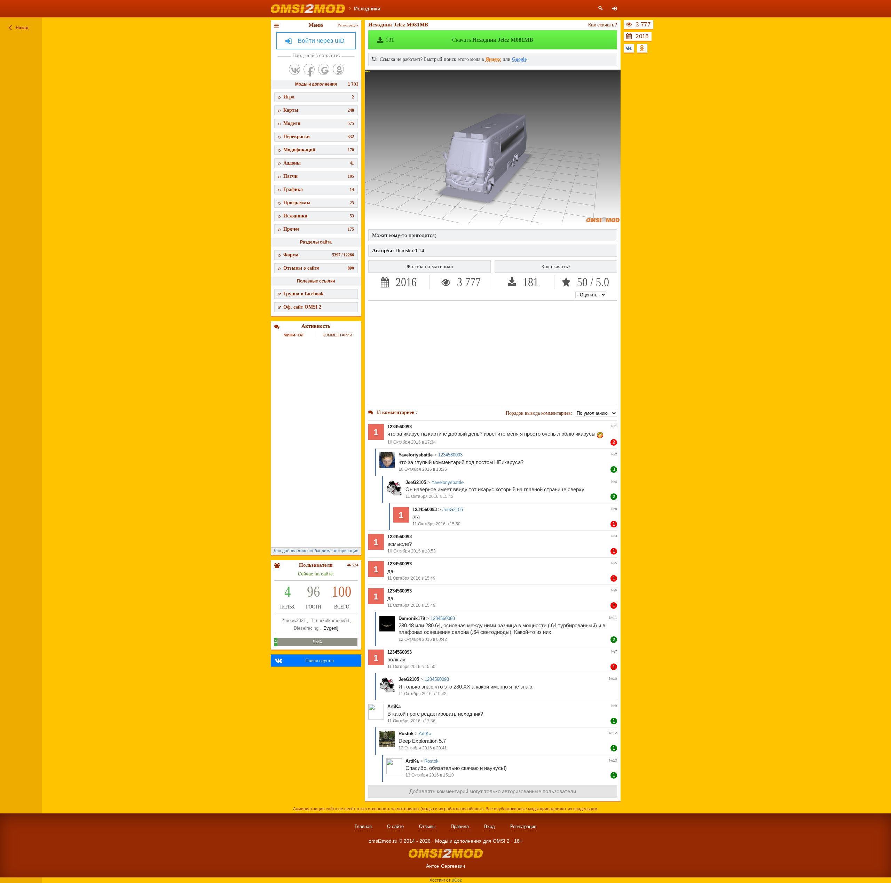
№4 (614, 482)
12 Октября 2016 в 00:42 (423, 639)
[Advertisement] (493, 353)
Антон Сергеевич (445, 866)
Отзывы (427, 826)
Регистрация (348, 25)
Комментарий (337, 335)
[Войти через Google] (323, 69)
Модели (318, 123)
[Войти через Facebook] (309, 69)
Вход (489, 826)
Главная (363, 826)
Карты (318, 110)
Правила (460, 826)
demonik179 (412, 618)
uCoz (457, 880)
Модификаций (318, 149)
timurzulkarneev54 (330, 620)
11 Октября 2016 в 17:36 (411, 720)
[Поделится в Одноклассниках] (642, 48)
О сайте (395, 826)
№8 (614, 509)
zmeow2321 (294, 620)
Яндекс (493, 59)
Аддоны (318, 163)
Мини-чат (294, 335)
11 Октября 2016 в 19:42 (423, 693)
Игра (318, 97)
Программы (318, 202)
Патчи (318, 176)
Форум (318, 254)
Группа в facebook (303, 293)
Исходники (318, 215)
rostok (406, 733)
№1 (614, 426)
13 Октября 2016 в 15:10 (429, 775)
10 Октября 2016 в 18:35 (423, 469)
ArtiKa (394, 706)
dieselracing (306, 628)
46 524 (352, 565)
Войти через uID (321, 40)
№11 (613, 618)
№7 (614, 651)
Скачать (459, 40)
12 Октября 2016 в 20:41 (423, 748)
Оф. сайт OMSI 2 (302, 307)
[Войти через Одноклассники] (338, 69)
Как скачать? (602, 24)
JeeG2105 (415, 482)
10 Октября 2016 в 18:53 (411, 551)
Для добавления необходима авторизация (316, 550)
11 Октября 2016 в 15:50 (436, 524)
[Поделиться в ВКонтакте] (629, 48)
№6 (614, 590)
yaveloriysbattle (416, 455)
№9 (614, 706)
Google (519, 59)
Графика (318, 189)
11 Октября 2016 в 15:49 (411, 578)
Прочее (318, 229)
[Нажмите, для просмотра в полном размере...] (492, 221)
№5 (614, 563)
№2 (614, 454)
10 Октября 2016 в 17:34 (411, 442)
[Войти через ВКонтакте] (294, 69)
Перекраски (318, 136)
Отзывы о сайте (318, 268)
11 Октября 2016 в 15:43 (429, 496)
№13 (613, 760)
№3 (614, 536)
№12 (613, 733)
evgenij (330, 628)
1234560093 (399, 426)
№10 (613, 679)
